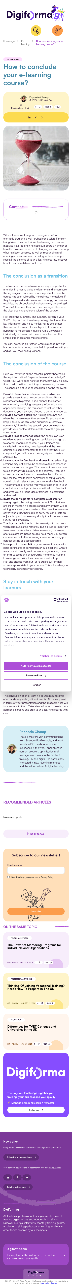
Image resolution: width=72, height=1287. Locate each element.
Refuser (36, 684)
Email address (14, 864)
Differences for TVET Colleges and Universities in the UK (31, 1028)
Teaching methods (19, 938)
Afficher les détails (51, 656)
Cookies (54, 1283)
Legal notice (45, 1283)
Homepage (9, 41)
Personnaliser (34, 675)
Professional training (21, 979)
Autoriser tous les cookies (36, 665)
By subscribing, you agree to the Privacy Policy (32, 877)
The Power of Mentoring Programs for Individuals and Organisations (34, 946)
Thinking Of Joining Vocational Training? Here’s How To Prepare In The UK (36, 987)
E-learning (25, 43)
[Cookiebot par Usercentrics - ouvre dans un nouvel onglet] (53, 600)
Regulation (16, 1020)
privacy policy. (55, 1167)
